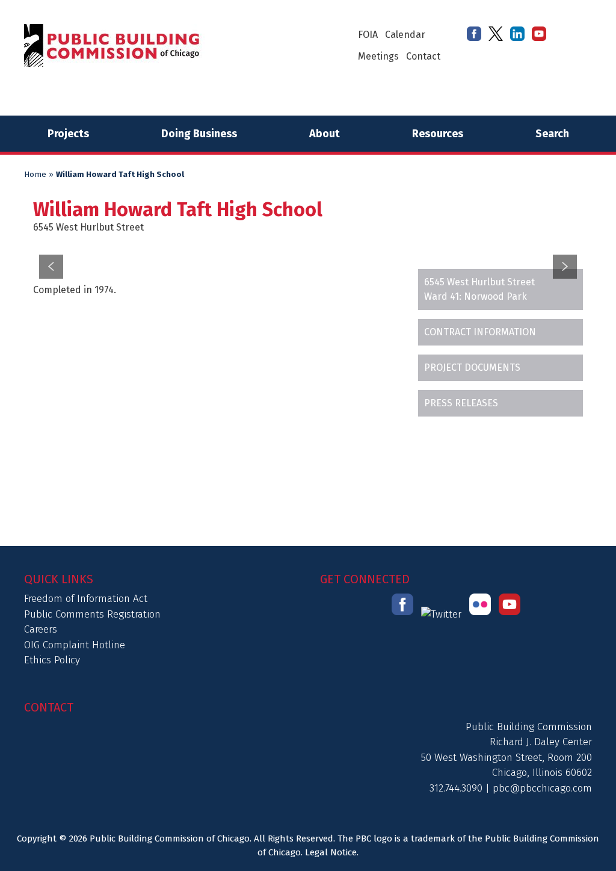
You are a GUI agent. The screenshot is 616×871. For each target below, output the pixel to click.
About (324, 133)
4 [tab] (323, 238)
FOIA (368, 34)
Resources (437, 133)
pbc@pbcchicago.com (542, 788)
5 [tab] (338, 238)
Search (552, 133)
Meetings (378, 56)
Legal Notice (331, 852)
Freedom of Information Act (85, 598)
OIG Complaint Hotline (74, 645)
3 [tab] (308, 238)
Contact (423, 56)
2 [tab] (293, 238)
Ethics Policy (52, 660)
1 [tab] (278, 238)
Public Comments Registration (92, 614)
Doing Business (199, 133)
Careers (40, 629)
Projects (68, 133)
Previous (51, 267)
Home (35, 174)
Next (565, 267)
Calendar (405, 34)
